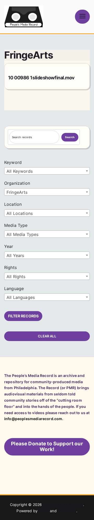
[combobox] (47, 171)
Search (69, 137)
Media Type (16, 225)
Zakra (44, 511)
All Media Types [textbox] (22, 234)
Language (14, 288)
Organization (17, 183)
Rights (10, 267)
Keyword (13, 162)
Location (13, 204)
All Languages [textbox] (21, 297)
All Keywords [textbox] (20, 171)
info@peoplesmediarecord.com (33, 418)
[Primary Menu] (82, 16)
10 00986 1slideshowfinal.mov (41, 77)
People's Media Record (63, 504)
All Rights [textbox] (16, 276)
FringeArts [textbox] (17, 192)
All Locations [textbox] (20, 213)
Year (8, 246)
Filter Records (23, 316)
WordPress (67, 511)
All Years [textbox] (15, 255)
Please (47, 447)
